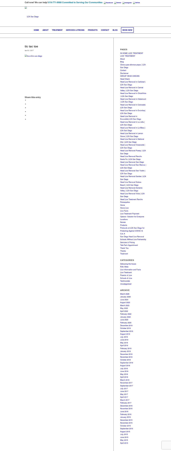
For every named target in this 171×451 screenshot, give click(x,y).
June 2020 (124, 319)
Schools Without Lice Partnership (133, 239)
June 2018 (124, 371)
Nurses (123, 222)
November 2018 (126, 357)
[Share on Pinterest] (28, 111)
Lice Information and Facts (130, 269)
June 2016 (124, 411)
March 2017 (124, 400)
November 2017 (126, 382)
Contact (123, 70)
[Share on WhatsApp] (28, 107)
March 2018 (124, 380)
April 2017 (124, 397)
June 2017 (124, 391)
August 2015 (125, 431)
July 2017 (124, 388)
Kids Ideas (124, 266)
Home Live (124, 208)
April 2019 (124, 345)
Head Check (125, 79)
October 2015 (125, 425)
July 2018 (124, 368)
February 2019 (125, 348)
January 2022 (125, 317)
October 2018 (125, 359)
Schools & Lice (126, 278)
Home (122, 205)
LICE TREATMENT (127, 56)
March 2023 (124, 305)
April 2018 (124, 377)
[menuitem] (36, 30)
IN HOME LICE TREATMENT (131, 53)
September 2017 (126, 385)
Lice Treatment (126, 272)
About (122, 59)
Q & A (122, 233)
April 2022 (124, 311)
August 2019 (125, 334)
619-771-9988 (55, 2)
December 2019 (126, 325)
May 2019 (124, 342)
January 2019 (125, 351)
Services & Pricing (127, 242)
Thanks (123, 251)
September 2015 (126, 428)
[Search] (137, 30)
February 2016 (125, 414)
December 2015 (126, 420)
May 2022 (124, 308)
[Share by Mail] (28, 119)
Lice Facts (124, 210)
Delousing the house (128, 264)
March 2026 (124, 294)
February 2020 (125, 322)
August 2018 (125, 365)
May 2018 (124, 374)
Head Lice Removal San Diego (132, 162)
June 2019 (124, 339)
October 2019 (125, 328)
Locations (124, 219)
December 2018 (126, 354)
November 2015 (126, 422)
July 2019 (124, 337)
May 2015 (124, 440)
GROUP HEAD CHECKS (129, 76)
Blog (122, 61)
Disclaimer (124, 73)
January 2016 (125, 417)
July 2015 (124, 434)
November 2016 (126, 408)
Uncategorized (125, 284)
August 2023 (125, 302)
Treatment (124, 253)
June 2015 (124, 437)
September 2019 (126, 331)
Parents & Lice (126, 275)
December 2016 (126, 405)
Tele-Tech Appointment (129, 245)
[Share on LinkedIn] (28, 115)
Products (123, 225)
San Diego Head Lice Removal (132, 236)
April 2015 (124, 443)
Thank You (124, 248)
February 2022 (125, 314)
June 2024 (124, 299)
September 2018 (126, 362)
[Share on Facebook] (28, 100)
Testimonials (125, 281)
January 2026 (125, 296)
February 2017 (125, 402)
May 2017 (124, 394)
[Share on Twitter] (28, 104)
